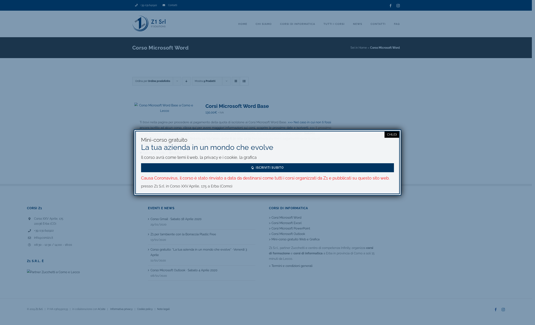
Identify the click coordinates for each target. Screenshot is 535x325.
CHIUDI (392, 134)
